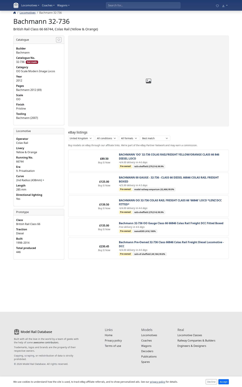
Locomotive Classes (189, 335)
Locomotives (29, 5)
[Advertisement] (38, 283)
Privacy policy (113, 340)
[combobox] (143, 5)
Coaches (47, 5)
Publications (149, 356)
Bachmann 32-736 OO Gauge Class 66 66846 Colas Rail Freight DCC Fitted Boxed (171, 223)
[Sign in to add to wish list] (58, 39)
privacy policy (157, 381)
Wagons (62, 5)
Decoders (147, 351)
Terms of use (113, 346)
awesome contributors (45, 342)
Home (108, 335)
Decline (211, 381)
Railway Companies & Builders (196, 340)
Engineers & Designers (191, 346)
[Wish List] (217, 5)
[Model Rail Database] (16, 5)
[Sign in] (225, 5)
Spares (145, 362)
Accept (223, 381)
